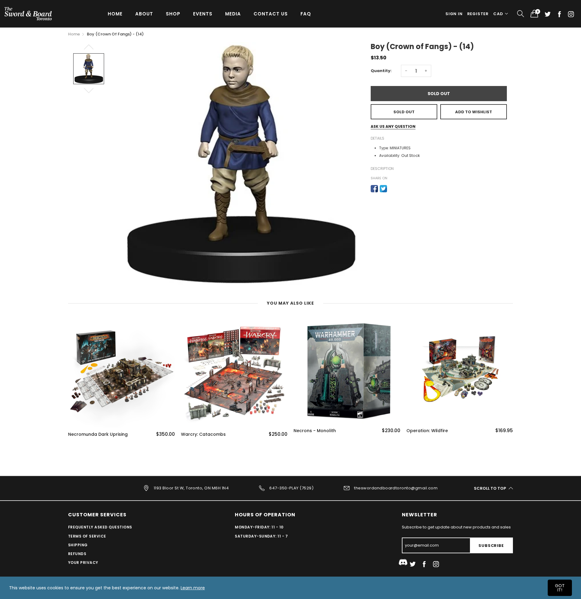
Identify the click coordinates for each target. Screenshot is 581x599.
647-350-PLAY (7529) (291, 488)
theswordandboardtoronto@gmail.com (396, 488)
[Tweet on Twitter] (383, 188)
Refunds (77, 553)
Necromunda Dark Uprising (98, 434)
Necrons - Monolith (315, 431)
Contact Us (271, 14)
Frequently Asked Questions (100, 527)
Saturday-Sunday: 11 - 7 (261, 536)
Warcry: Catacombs (203, 434)
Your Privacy (83, 562)
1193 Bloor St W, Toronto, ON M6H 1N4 (191, 488)
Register (478, 14)
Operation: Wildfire (427, 431)
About (144, 14)
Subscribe (491, 545)
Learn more (193, 588)
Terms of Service (87, 536)
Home (115, 14)
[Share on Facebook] (374, 188)
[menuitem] (115, 13)
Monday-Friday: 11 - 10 (259, 527)
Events (202, 14)
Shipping (78, 545)
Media (233, 14)
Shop (173, 14)
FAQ (305, 14)
